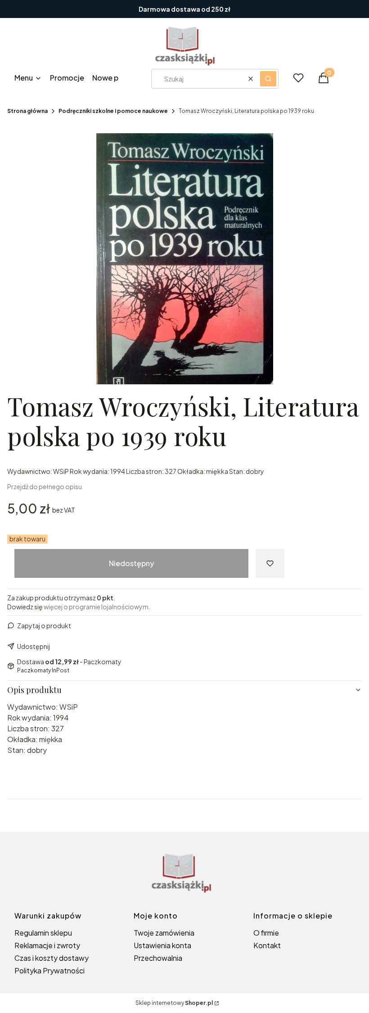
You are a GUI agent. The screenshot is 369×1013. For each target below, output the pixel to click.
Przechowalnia (158, 958)
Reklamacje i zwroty (47, 945)
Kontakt (267, 945)
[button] (268, 78)
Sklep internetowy (174, 1002)
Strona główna (27, 111)
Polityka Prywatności (49, 970)
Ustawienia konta (162, 945)
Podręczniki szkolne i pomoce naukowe (113, 111)
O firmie (266, 932)
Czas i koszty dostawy (51, 958)
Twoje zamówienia (164, 932)
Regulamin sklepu (43, 932)
